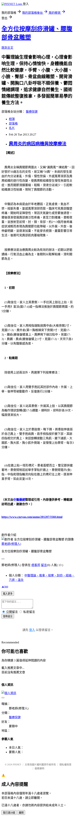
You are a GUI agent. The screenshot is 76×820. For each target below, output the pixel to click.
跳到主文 (7, 47)
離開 (21, 812)
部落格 (13, 123)
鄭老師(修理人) (11, 543)
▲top (4, 586)
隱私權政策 (65, 764)
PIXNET (17, 764)
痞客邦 (35, 565)
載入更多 (8, 593)
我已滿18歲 (9, 812)
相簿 (12, 119)
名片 (12, 128)
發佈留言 (8, 616)
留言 (44, 565)
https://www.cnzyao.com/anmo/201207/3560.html (31, 516)
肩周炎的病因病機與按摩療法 (37, 143)
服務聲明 (39, 768)
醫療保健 (32, 111)
